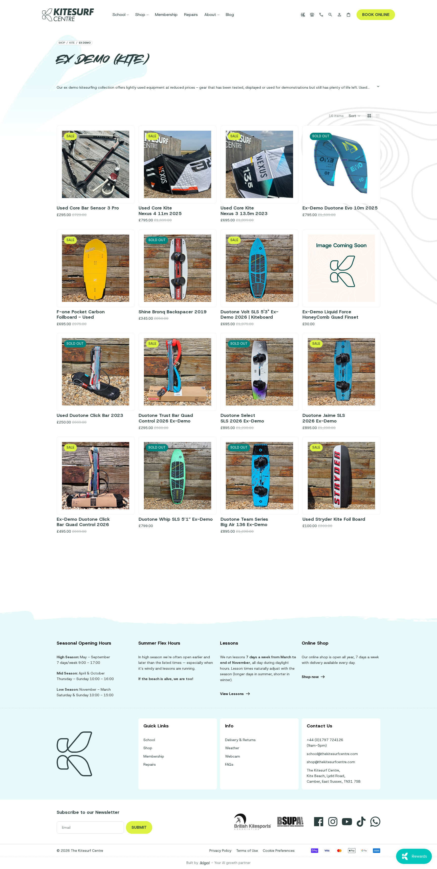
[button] (355, 115)
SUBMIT (139, 827)
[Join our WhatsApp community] (375, 822)
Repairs (149, 764)
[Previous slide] (69, 164)
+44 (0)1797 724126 (325, 740)
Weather (232, 748)
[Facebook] (319, 822)
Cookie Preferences (279, 850)
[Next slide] (121, 164)
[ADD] (121, 190)
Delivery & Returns (240, 740)
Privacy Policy (220, 850)
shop (61, 42)
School (149, 740)
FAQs (229, 764)
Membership (153, 756)
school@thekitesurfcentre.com (332, 753)
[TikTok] (361, 822)
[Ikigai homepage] (205, 863)
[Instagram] (333, 822)
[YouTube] (347, 822)
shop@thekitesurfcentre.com (331, 762)
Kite (72, 42)
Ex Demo (85, 42)
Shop (147, 748)
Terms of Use (247, 850)
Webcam (232, 756)
